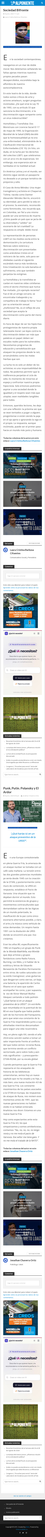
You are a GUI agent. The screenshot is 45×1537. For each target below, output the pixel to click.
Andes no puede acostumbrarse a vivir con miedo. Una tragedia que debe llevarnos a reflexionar (24, 761)
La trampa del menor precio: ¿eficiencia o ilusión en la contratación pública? (22, 493)
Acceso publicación (13, 1512)
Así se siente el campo (22, 1496)
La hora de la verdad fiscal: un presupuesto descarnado (22, 522)
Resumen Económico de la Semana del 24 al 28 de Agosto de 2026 (22, 466)
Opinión (31, 458)
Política (12, 461)
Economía (12, 458)
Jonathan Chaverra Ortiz (30, 796)
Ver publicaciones (34, 543)
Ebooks (8, 1508)
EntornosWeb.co (21, 1529)
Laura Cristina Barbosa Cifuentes (16, 17)
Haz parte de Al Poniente (15, 1504)
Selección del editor (24, 461)
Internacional (22, 458)
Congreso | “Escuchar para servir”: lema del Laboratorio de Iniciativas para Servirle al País (22, 767)
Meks (27, 1527)
